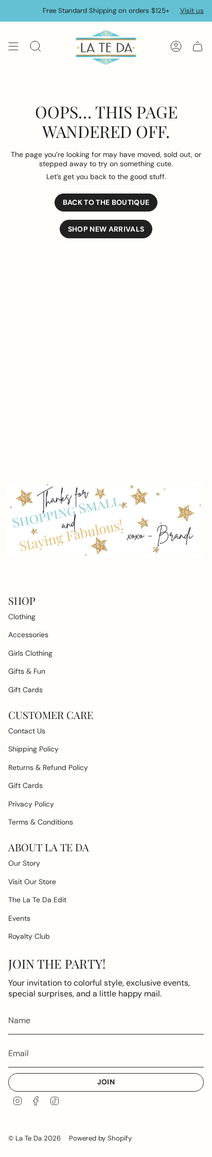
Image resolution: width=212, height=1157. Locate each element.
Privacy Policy (31, 804)
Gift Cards (25, 689)
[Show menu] (13, 46)
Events (19, 918)
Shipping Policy (33, 748)
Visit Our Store (32, 881)
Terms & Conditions (40, 822)
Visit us (192, 10)
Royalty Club (29, 936)
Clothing (22, 616)
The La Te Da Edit (37, 899)
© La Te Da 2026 (34, 1138)
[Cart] (197, 46)
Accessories (28, 634)
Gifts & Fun (26, 671)
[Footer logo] (106, 520)
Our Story (24, 863)
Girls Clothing (30, 653)
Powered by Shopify (100, 1138)
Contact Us (26, 730)
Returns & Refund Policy (48, 767)
